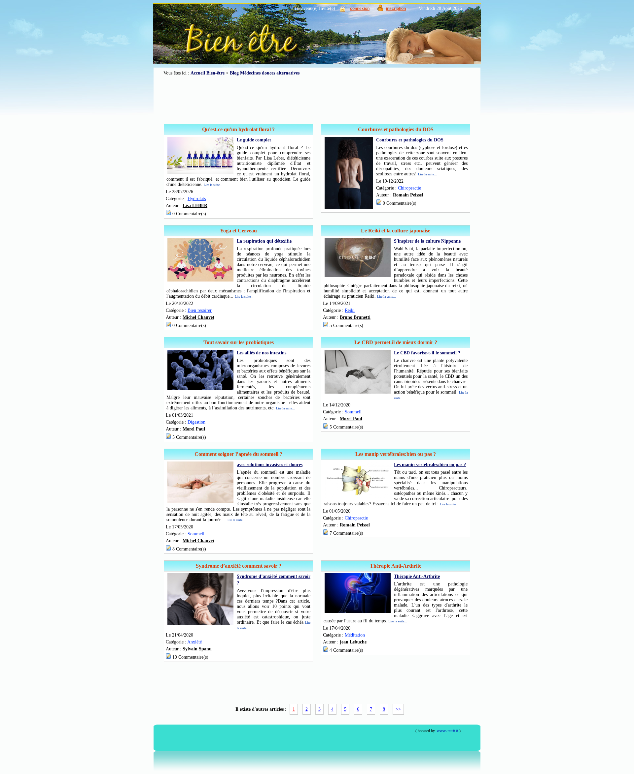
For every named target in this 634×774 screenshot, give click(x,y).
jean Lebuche (353, 642)
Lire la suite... (213, 185)
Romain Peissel (408, 195)
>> (398, 709)
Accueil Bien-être (208, 73)
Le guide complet (254, 139)
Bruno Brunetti (355, 317)
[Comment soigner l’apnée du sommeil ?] (200, 501)
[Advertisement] (317, 100)
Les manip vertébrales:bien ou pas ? (430, 464)
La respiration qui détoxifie (264, 241)
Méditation (355, 635)
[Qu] (200, 172)
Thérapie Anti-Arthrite (417, 576)
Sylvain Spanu (197, 648)
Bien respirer (200, 310)
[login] (342, 10)
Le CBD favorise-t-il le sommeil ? (427, 352)
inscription (396, 8)
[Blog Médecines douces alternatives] (302, 36)
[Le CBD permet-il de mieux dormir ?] (358, 392)
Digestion (196, 422)
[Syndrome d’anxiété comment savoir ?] (200, 623)
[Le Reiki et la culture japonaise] (358, 275)
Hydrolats (197, 198)
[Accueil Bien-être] (197, 46)
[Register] (380, 9)
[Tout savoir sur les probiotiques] (200, 388)
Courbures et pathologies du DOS (409, 139)
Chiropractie (409, 188)
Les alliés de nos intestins (261, 352)
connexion (360, 8)
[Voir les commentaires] (168, 213)
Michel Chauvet (198, 317)
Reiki (350, 310)
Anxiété (194, 642)
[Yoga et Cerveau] (200, 280)
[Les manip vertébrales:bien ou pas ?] (358, 496)
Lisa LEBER (195, 205)
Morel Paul (194, 429)
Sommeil (353, 411)
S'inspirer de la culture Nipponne (427, 241)
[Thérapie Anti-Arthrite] (358, 611)
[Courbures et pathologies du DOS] (349, 207)
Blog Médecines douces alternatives (264, 73)
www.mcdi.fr (447, 731)
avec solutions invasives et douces (269, 464)
